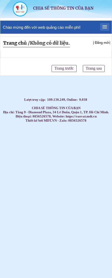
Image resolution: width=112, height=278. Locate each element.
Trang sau (94, 68)
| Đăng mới (101, 43)
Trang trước (64, 68)
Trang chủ (15, 43)
